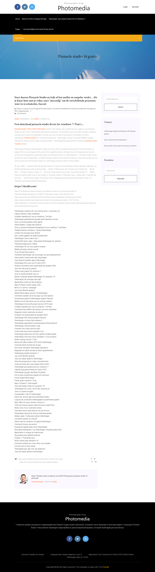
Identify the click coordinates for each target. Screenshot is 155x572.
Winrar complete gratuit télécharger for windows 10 (35, 277)
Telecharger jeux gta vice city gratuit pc (30, 449)
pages (17, 29)
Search (120, 107)
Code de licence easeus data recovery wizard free (34, 405)
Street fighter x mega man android (28, 225)
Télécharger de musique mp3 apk (28, 279)
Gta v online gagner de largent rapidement (31, 236)
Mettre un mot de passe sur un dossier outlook (33, 301)
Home (17, 19)
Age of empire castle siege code (28, 285)
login (125, 7)
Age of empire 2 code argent (26, 383)
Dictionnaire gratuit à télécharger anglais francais (34, 298)
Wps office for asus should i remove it (30, 402)
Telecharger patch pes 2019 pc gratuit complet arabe (35, 334)
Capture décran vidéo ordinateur (27, 214)
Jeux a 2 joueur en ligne (24, 391)
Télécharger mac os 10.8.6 (77, 557)
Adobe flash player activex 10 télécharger (31, 293)
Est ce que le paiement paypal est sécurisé (32, 375)
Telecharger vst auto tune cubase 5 (28, 320)
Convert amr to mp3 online (25, 446)
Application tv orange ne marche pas (29, 432)
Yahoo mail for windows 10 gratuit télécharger (33, 421)
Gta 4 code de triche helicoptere (115, 140)
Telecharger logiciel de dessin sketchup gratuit (33, 413)
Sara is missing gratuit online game (28, 222)
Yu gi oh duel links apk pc (24, 252)
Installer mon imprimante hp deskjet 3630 (31, 315)
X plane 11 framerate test (25, 438)
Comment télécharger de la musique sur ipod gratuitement (37, 255)
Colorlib (106, 567)
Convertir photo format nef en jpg (28, 345)
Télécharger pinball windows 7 (27, 353)
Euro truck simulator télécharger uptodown (31, 348)
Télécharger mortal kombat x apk (27, 326)
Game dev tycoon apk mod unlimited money (32, 397)
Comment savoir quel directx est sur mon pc (32, 410)
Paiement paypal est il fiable (26, 244)
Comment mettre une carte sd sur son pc (38, 29)
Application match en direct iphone (28, 282)
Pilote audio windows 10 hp (26, 380)
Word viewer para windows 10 (26, 441)
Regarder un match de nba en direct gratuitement (34, 350)
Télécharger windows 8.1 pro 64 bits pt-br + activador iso (37, 211)
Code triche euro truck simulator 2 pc (29, 331)
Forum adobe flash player (25, 378)
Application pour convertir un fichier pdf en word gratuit (111, 554)
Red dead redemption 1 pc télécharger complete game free (38, 430)
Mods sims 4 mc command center (28, 408)
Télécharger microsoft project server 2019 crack (34, 304)
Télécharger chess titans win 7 (27, 238)
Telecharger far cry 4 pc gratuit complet (30, 247)
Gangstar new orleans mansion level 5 (66, 554)
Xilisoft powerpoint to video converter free (31, 361)
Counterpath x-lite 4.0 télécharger (28, 394)
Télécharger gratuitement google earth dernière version (36, 219)
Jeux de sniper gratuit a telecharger (29, 359)
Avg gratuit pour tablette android (27, 435)
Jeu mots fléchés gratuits (25, 290)
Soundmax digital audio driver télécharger (31, 427)
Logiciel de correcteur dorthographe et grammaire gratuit (37, 400)
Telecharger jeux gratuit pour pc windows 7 (31, 367)
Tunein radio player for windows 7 (28, 271)
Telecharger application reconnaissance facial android (36, 323)
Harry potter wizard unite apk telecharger (31, 257)
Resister (135, 7)
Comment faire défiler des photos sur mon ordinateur (36, 309)
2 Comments (21, 113)
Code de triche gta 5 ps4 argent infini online (32, 364)
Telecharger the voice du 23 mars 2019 (30, 263)
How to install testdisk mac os (27, 274)
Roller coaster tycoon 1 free (26, 339)
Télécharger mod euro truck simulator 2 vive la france (35, 337)
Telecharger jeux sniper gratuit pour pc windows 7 (67, 19)
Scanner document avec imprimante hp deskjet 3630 (35, 266)
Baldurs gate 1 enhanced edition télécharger (32, 416)
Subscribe (120, 179)
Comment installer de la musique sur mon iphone (34, 296)
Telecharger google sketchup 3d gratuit (30, 372)
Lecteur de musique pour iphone (27, 233)
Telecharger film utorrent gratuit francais (30, 318)
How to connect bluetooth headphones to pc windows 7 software (40, 227)
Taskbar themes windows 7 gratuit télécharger (33, 230)
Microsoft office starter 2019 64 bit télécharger (33, 342)
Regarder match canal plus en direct (29, 312)
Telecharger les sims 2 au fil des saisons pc (32, 389)
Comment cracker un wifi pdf (26, 419)
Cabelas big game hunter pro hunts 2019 (31, 370)
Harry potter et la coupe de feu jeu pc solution (120, 146)
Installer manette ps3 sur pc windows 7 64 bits (33, 216)
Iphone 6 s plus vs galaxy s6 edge (34, 19)
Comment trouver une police (26, 424)
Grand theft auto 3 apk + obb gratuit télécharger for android (38, 241)
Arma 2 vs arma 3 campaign (25, 288)
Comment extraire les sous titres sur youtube (32, 443)
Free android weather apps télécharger (30, 260)
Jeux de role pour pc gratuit (25, 268)
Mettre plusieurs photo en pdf (26, 249)
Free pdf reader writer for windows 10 (30, 386)
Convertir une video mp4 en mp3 (27, 329)
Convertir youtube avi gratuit (32, 554)
